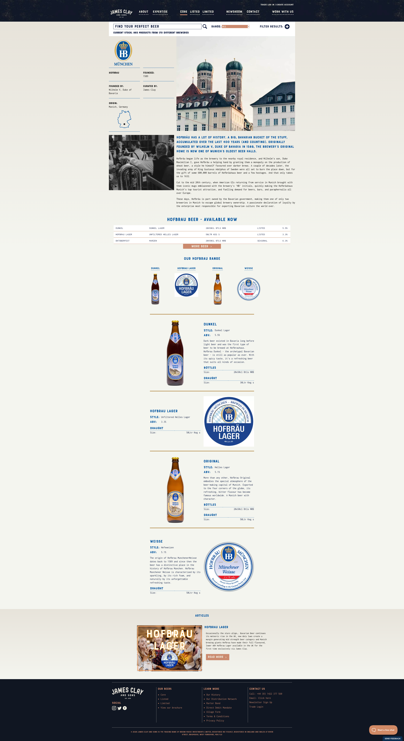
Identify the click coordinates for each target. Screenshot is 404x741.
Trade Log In (267, 4)
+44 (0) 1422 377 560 (269, 693)
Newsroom (234, 12)
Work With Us (283, 12)
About (143, 12)
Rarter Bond (213, 703)
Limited (208, 12)
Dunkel (119, 228)
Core (183, 12)
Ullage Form (213, 712)
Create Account (285, 4)
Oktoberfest (123, 240)
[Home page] (121, 16)
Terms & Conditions (217, 716)
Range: (216, 26)
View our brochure (171, 707)
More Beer (200, 246)
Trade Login (256, 706)
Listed (195, 12)
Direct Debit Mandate (219, 707)
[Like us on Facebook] (125, 708)
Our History (213, 694)
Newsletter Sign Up (260, 702)
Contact (253, 12)
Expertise (160, 12)
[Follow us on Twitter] (119, 708)
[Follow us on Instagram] (114, 708)
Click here (264, 698)
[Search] (205, 26)
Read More (216, 657)
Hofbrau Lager (124, 234)
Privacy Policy (215, 720)
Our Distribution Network (221, 699)
